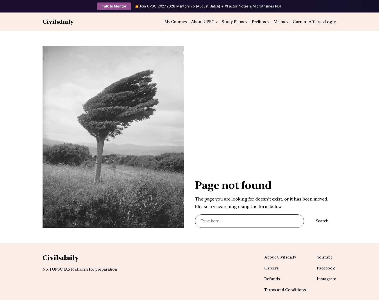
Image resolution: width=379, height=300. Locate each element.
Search (322, 221)
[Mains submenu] (287, 22)
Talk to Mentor (114, 6)
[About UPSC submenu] (216, 22)
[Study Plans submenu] (246, 22)
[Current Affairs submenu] (323, 22)
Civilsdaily (58, 21)
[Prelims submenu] (268, 22)
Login (330, 21)
